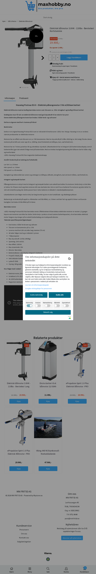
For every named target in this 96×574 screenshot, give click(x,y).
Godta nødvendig (36, 295)
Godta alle (60, 295)
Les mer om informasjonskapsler (37, 285)
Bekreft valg (48, 312)
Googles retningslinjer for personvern (38, 288)
